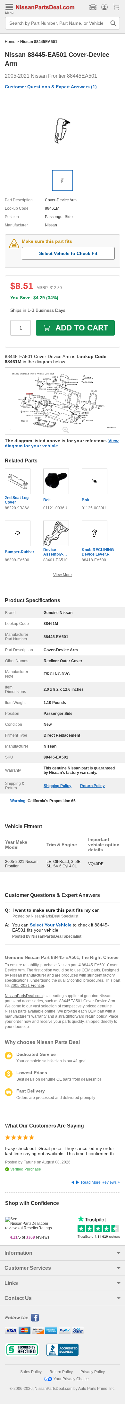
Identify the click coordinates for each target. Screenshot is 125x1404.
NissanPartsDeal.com (24, 996)
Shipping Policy (57, 786)
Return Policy (92, 786)
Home (10, 41)
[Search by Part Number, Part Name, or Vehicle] (113, 23)
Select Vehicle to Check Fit (68, 253)
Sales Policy (31, 1372)
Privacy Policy (92, 1372)
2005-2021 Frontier (27, 985)
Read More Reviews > (100, 1182)
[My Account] (104, 7)
